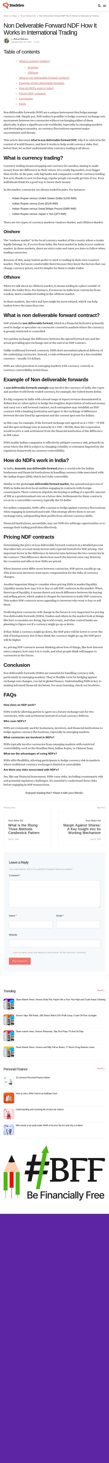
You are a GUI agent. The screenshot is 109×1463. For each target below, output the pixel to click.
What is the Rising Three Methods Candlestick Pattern (24, 829)
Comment (14, 875)
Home (6, 16)
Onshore (33, 67)
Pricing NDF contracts (32, 93)
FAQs (22, 103)
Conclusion (26, 98)
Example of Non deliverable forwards (42, 83)
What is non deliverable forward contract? (44, 77)
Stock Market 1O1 (27, 16)
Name (12, 916)
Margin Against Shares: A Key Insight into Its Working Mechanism (82, 829)
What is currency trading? (34, 61)
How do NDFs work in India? (36, 88)
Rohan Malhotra (21, 39)
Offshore (33, 72)
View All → (101, 990)
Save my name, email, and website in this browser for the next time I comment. (49, 952)
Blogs (14, 16)
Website (13, 935)
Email (60, 916)
